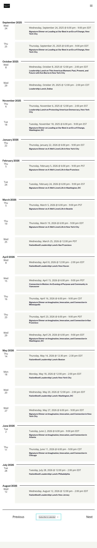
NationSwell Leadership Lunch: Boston (47, 359)
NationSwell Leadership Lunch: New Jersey (49, 494)
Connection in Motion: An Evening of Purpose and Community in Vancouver (58, 285)
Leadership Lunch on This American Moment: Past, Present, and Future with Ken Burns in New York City (58, 71)
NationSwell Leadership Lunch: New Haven (49, 265)
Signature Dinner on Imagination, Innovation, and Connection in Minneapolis (58, 303)
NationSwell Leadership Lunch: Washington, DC (51, 395)
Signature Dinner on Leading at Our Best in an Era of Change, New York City (59, 32)
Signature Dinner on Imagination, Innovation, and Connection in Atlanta (58, 436)
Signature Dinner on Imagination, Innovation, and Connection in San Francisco (60, 321)
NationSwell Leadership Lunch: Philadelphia (49, 473)
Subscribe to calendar (47, 517)
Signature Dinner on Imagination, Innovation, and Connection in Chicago (58, 454)
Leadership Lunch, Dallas (41, 88)
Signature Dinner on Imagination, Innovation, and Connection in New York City (60, 415)
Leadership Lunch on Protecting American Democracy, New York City (59, 110)
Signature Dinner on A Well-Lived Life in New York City (54, 148)
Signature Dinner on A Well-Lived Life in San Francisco (54, 169)
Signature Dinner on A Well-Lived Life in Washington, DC (55, 187)
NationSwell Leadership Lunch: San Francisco (50, 244)
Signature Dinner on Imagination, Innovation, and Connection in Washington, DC (58, 339)
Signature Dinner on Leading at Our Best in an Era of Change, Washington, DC (57, 128)
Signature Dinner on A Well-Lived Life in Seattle (51, 208)
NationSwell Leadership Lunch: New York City (50, 377)
